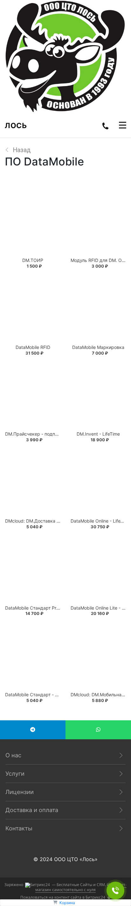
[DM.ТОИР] (32, 221)
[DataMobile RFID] (32, 308)
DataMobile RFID (33, 347)
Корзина (67, 902)
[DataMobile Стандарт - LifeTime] (32, 655)
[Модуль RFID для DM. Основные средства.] (98, 221)
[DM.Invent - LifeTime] (98, 395)
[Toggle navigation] (122, 125)
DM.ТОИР (32, 260)
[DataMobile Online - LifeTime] (98, 482)
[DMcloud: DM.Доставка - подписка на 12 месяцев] (32, 482)
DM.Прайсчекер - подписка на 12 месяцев (51, 434)
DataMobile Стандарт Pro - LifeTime (43, 608)
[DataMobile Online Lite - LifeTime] (98, 569)
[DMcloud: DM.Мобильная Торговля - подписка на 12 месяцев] (98, 655)
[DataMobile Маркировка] (98, 308)
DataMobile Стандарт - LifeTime (38, 694)
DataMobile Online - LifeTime (100, 521)
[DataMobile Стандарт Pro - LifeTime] (32, 569)
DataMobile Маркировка (98, 347)
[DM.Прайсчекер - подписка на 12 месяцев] (32, 395)
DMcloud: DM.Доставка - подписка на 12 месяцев (59, 521)
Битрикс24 (95, 897)
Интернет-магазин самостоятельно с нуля (81, 887)
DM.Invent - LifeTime (98, 434)
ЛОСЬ (16, 125)
